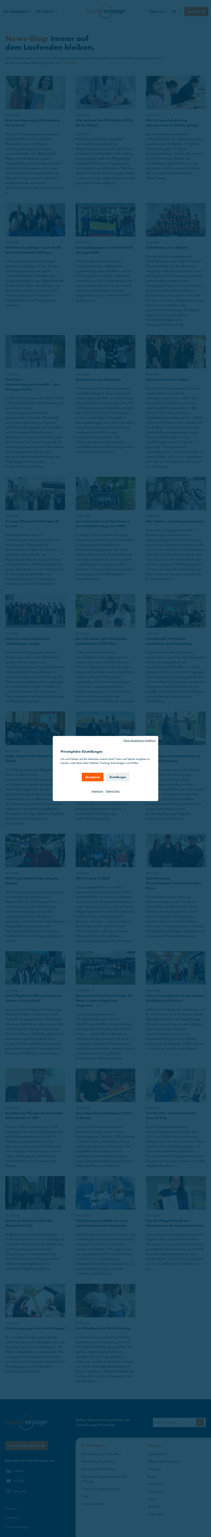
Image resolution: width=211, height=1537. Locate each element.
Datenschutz (113, 791)
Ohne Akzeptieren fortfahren (139, 740)
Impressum (97, 791)
